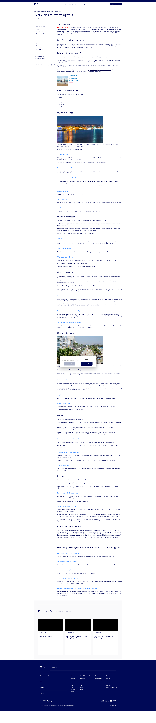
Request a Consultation (110, 680)
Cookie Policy (108, 685)
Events (72, 687)
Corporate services (98, 682)
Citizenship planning (98, 678)
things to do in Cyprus (95, 532)
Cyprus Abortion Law (46, 636)
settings (86, 359)
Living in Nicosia (39, 39)
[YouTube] (113, 705)
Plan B (81, 687)
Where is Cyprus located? (41, 31)
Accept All (86, 364)
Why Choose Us (73, 680)
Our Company (73, 678)
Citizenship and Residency (41, 11)
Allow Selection (69, 364)
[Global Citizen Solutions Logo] (37, 4)
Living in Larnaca (39, 41)
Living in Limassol (39, 37)
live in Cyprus (98, 163)
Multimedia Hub (73, 689)
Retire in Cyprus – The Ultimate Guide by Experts (104, 637)
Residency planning (98, 680)
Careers (72, 683)
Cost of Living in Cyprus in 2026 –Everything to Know (76, 637)
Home (35, 11)
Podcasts (72, 691)
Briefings (81, 682)
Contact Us (108, 678)
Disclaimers (108, 683)
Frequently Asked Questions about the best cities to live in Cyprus (44, 50)
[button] (116, 4)
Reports (81, 680)
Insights (81, 683)
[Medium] (115, 705)
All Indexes (82, 685)
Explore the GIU (82, 678)
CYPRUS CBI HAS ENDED (64, 24)
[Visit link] (50, 625)
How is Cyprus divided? (40, 33)
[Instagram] (110, 705)
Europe (48, 11)
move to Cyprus (113, 565)
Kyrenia (37, 45)
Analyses (81, 689)
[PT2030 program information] (108, 701)
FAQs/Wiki (108, 682)
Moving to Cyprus (58, 11)
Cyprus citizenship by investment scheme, (99, 70)
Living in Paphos (39, 35)
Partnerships (73, 682)
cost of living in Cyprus (89, 267)
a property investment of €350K (78, 536)
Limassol (118, 224)
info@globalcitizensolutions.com (111, 687)
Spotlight (72, 685)
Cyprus (52, 11)
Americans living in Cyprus (41, 47)
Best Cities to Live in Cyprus (41, 29)
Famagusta (38, 43)
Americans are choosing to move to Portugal (69, 592)
